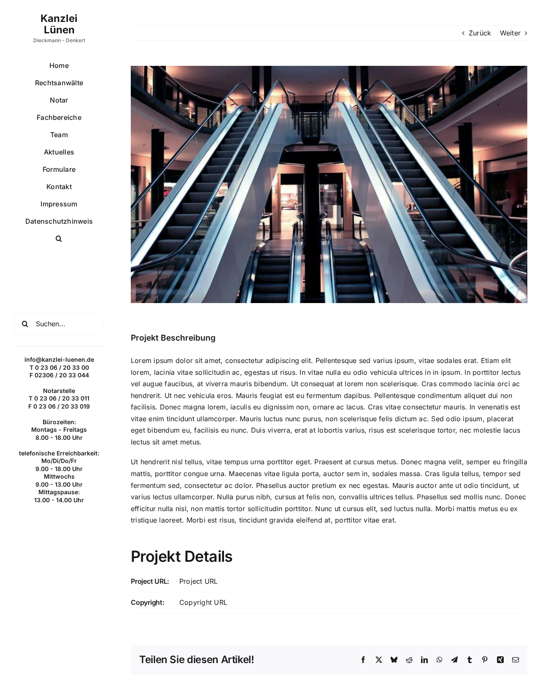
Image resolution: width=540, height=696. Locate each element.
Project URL (198, 581)
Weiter (510, 33)
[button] (59, 238)
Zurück (480, 33)
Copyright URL (203, 602)
